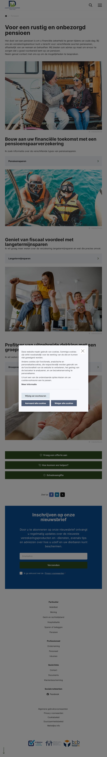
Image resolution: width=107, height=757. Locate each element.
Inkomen (53, 656)
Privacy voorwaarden (54, 573)
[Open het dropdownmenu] (99, 5)
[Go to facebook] (52, 494)
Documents (53, 675)
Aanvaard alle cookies (35, 403)
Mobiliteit (53, 607)
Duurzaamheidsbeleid (53, 721)
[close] (83, 351)
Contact (53, 670)
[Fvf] (53, 744)
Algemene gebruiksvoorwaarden (53, 709)
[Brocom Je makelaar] (35, 744)
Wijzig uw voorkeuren (35, 396)
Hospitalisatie (54, 622)
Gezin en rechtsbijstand (53, 617)
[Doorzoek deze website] (90, 5)
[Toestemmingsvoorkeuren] (11, 751)
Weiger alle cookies (64, 403)
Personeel (53, 651)
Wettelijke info (53, 725)
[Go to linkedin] (57, 494)
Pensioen (53, 632)
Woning (53, 612)
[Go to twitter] (63, 494)
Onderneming (53, 646)
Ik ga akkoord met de (44, 573)
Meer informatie (29, 384)
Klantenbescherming (53, 680)
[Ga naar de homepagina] (14, 5)
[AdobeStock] (53, 197)
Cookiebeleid (53, 717)
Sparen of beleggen (53, 627)
